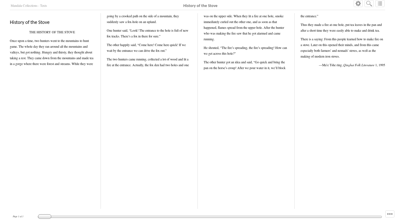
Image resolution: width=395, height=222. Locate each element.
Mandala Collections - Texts (29, 5)
